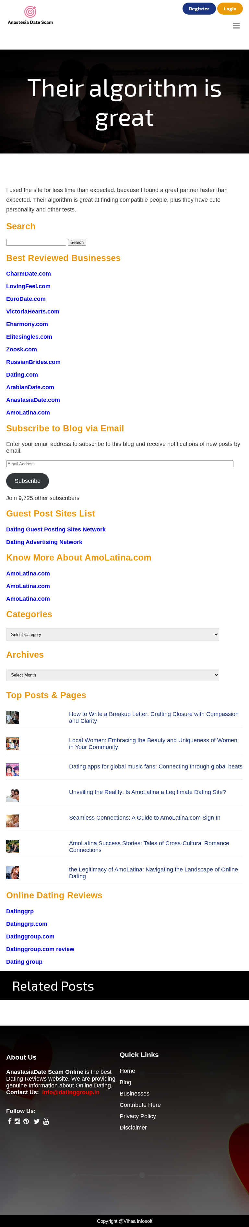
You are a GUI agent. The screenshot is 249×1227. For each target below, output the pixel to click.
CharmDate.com (28, 273)
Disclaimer (133, 1127)
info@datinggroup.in (71, 1092)
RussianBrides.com (33, 362)
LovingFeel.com (28, 286)
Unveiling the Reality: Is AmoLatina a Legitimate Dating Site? (147, 792)
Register (199, 8)
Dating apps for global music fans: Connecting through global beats (156, 766)
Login (230, 8)
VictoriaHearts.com (32, 311)
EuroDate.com (26, 299)
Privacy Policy (138, 1116)
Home (127, 1071)
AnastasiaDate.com (33, 400)
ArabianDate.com (30, 387)
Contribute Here (140, 1105)
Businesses (134, 1093)
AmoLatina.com (28, 412)
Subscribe (28, 481)
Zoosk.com (21, 349)
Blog (125, 1082)
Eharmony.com (27, 324)
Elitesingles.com (29, 337)
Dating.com (22, 374)
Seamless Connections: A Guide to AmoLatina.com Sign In (144, 817)
